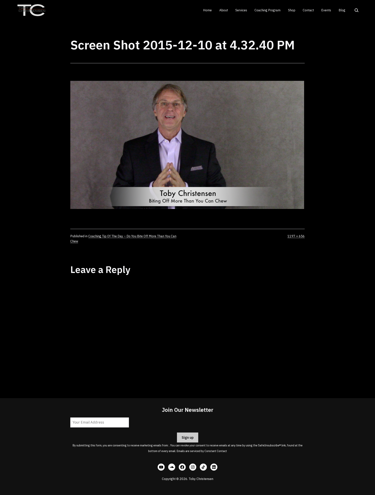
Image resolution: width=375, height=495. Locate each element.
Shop (291, 10)
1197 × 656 (296, 236)
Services (241, 10)
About (223, 10)
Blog (342, 10)
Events (326, 10)
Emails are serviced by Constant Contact (202, 451)
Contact (308, 10)
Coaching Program (267, 10)
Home (207, 10)
